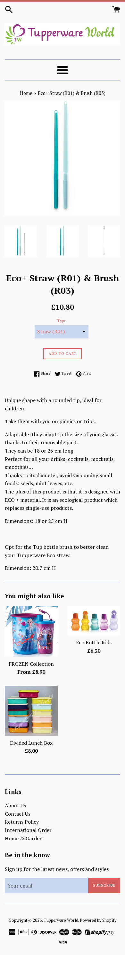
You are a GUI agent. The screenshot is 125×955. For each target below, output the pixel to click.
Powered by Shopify (98, 920)
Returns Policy (22, 821)
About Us (15, 805)
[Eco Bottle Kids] (93, 620)
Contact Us (17, 813)
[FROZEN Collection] (31, 631)
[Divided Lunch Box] (31, 711)
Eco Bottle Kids (94, 642)
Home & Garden (24, 838)
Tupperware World (61, 920)
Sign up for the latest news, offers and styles (57, 869)
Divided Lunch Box (31, 742)
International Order (28, 830)
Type (61, 320)
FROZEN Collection (31, 663)
